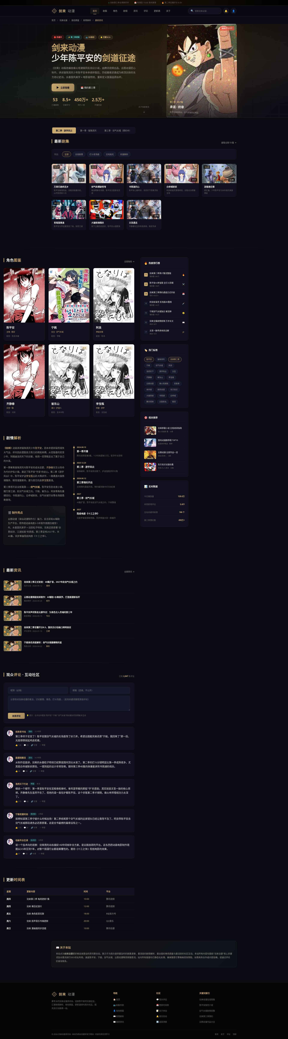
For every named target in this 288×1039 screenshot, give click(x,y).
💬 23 (26, 745)
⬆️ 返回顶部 (161, 1021)
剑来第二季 (174, 359)
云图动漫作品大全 (207, 1021)
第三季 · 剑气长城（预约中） (117, 130)
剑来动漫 (63, 20)
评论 (146, 10)
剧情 (125, 10)
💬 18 (25, 771)
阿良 (170, 365)
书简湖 (162, 395)
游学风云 (162, 371)
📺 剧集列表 (118, 1005)
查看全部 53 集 (228, 142)
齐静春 (49, 467)
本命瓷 (149, 389)
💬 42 (26, 801)
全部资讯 (129, 571)
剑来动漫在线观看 (207, 999)
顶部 (234, 1034)
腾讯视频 (150, 401)
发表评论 (16, 715)
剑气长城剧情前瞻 (207, 1010)
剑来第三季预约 (206, 1016)
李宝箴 (45, 480)
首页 (95, 10)
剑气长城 (159, 365)
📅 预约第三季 (88, 87)
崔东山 (160, 377)
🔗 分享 (34, 745)
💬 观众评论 (161, 999)
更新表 (157, 10)
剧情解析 (87, 20)
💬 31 (26, 827)
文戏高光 (110, 154)
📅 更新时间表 (162, 1005)
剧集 (105, 10)
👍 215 (18, 801)
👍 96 (17, 771)
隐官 (174, 401)
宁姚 (148, 365)
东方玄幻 (174, 389)
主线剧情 (79, 154)
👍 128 (18, 745)
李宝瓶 (29, 475)
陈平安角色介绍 (206, 1005)
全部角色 (129, 261)
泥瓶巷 (176, 383)
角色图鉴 (75, 20)
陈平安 (81, 72)
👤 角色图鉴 (118, 1010)
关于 (168, 10)
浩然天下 (150, 371)
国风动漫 (161, 389)
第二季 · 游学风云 (64, 130)
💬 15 (25, 853)
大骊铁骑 (150, 395)
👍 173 (18, 827)
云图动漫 (126, 68)
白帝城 (173, 395)
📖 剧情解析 (118, 1016)
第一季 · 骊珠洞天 (88, 130)
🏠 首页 (116, 999)
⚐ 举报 (42, 745)
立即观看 (62, 87)
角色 (115, 10)
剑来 (67, 11)
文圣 (174, 371)
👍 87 (17, 853)
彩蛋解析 (124, 154)
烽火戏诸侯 (163, 383)
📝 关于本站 (161, 1010)
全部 (67, 154)
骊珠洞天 (161, 359)
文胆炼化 (162, 401)
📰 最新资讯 (118, 1021)
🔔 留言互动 (161, 1016)
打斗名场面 (94, 154)
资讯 (136, 10)
